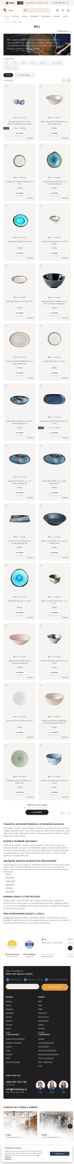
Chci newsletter (55, 987)
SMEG (40, 1009)
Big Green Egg (43, 1017)
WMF (40, 1001)
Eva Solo (41, 1032)
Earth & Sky (10, 884)
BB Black (9, 888)
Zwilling (41, 1024)
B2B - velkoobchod (45, 1062)
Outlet (8, 1032)
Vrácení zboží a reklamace (15, 1039)
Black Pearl (10, 877)
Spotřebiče (10, 1013)
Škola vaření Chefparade (47, 1050)
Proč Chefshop (43, 1046)
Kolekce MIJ (8, 918)
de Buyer (41, 1028)
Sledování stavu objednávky (48, 1054)
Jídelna (8, 1005)
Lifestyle (9, 1024)
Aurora (8, 874)
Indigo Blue (10, 891)
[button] (37, 75)
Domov (8, 1028)
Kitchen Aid (42, 1013)
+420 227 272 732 (16, 1082)
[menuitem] (6, 17)
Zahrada (9, 1017)
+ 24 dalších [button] (37, 812)
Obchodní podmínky (13, 1062)
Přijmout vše (59, 1153)
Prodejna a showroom (14, 1043)
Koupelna (9, 1021)
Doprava (9, 1046)
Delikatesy (10, 1009)
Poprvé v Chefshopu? (46, 1058)
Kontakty (9, 1054)
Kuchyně (9, 1001)
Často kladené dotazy (46, 1043)
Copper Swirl (10, 881)
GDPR (8, 1058)
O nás (40, 1066)
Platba (8, 1050)
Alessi (40, 1005)
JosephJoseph (43, 1021)
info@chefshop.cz (16, 1089)
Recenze (41, 1039)
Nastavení (8, 1159)
